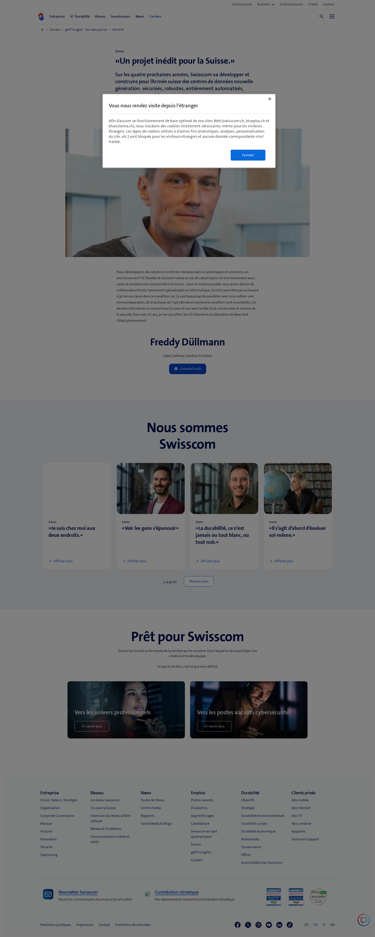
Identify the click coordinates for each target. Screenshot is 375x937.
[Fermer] (270, 99)
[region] (189, 131)
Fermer (248, 155)
